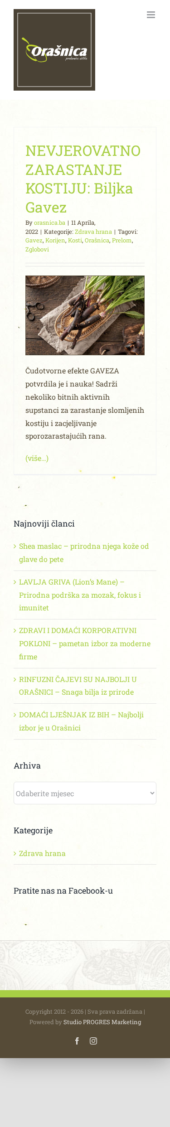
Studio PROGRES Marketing (102, 1022)
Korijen (55, 240)
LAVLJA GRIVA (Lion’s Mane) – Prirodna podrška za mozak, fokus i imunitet (80, 595)
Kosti (75, 240)
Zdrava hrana (93, 231)
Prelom (122, 240)
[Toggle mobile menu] (151, 14)
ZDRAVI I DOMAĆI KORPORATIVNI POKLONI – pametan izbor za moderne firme (85, 643)
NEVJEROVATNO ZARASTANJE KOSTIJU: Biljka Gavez (83, 178)
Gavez (34, 240)
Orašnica (97, 240)
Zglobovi (37, 249)
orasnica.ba (49, 222)
